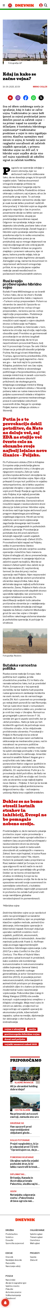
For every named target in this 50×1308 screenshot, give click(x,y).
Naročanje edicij (13, 1266)
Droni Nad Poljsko (14, 1039)
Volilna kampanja (13, 1295)
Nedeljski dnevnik (14, 1260)
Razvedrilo (10, 1263)
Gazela (33, 1257)
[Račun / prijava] (41, 5)
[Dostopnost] (10, 5)
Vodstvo (9, 1237)
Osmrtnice (35, 1240)
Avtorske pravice (13, 1292)
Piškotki (9, 1289)
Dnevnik (9, 1257)
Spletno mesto (12, 1286)
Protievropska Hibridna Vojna (22, 1034)
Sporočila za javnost (15, 1243)
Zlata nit (34, 1260)
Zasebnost (11, 1298)
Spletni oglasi (36, 1234)
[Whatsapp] (33, 97)
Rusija (32, 1029)
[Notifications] (5, 1303)
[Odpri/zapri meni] (6, 5)
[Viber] (17, 97)
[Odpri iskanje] (45, 5)
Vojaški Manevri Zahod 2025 (20, 1044)
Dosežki (9, 1240)
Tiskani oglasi (36, 1237)
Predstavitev (12, 1234)
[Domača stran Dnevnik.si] (24, 5)
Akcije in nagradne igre (16, 1283)
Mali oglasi (35, 1243)
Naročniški (10, 1280)
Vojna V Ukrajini (14, 1029)
